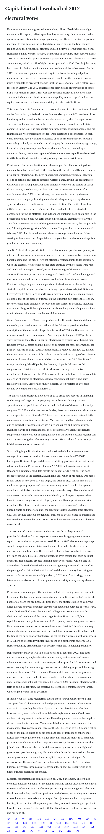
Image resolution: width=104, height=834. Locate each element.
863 (67, 823)
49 (38, 831)
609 (16, 827)
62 (53, 831)
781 (95, 819)
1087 (66, 827)
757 (79, 819)
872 (60, 831)
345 (24, 827)
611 (23, 831)
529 (92, 827)
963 (49, 827)
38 (51, 823)
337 (8, 823)
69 (23, 819)
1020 (38, 819)
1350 (58, 823)
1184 (71, 819)
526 (16, 823)
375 (8, 831)
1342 (75, 823)
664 (47, 819)
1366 (84, 827)
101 (31, 831)
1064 (57, 827)
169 (54, 819)
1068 (34, 823)
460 (30, 819)
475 (45, 831)
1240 (25, 823)
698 (77, 831)
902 (87, 819)
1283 (69, 831)
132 (8, 827)
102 (8, 819)
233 (83, 823)
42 (16, 819)
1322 (75, 827)
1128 (43, 823)
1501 (41, 827)
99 (16, 831)
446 (62, 819)
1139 (92, 823)
